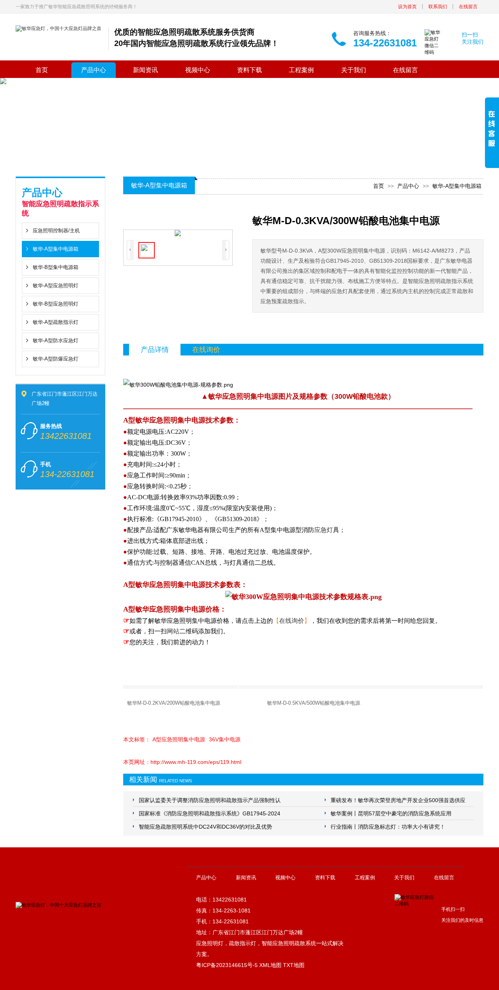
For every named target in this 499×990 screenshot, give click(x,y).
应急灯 (323, 530)
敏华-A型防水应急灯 (55, 340)
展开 (492, 133)
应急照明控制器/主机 (56, 230)
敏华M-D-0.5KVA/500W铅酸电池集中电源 (313, 703)
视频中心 (197, 70)
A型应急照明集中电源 (178, 739)
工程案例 (301, 70)
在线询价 (291, 620)
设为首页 (407, 6)
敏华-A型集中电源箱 (55, 249)
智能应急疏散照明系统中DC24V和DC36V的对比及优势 (205, 827)
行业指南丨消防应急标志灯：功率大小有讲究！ (388, 827)
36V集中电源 (225, 739)
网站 (173, 631)
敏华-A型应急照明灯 (55, 285)
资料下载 (249, 70)
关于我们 (353, 70)
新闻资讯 (145, 70)
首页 (41, 70)
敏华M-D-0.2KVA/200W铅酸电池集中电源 (173, 703)
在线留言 (468, 6)
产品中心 (93, 70)
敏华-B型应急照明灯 (55, 304)
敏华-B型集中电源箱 (55, 267)
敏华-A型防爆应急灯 (55, 359)
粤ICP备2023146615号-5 (227, 965)
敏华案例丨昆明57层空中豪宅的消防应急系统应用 (391, 813)
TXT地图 (293, 965)
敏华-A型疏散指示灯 (55, 322)
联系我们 (437, 6)
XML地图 (270, 965)
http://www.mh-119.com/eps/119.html (195, 762)
